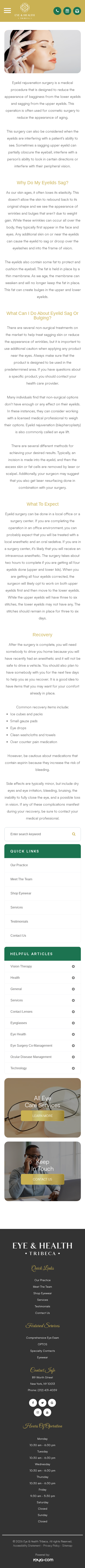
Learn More (42, 1116)
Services (16, 907)
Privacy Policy (51, 1545)
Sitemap (67, 1545)
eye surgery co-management (31, 1045)
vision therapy (21, 966)
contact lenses (21, 1011)
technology (18, 1068)
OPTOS (42, 1344)
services (16, 1000)
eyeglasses (18, 1023)
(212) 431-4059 (47, 1390)
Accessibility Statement (27, 1545)
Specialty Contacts (42, 1350)
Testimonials (19, 921)
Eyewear (42, 1357)
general (16, 989)
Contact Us (18, 935)
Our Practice (19, 865)
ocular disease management (30, 1057)
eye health (18, 1034)
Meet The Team (21, 879)
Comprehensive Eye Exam (42, 1337)
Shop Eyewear (20, 893)
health (15, 977)
